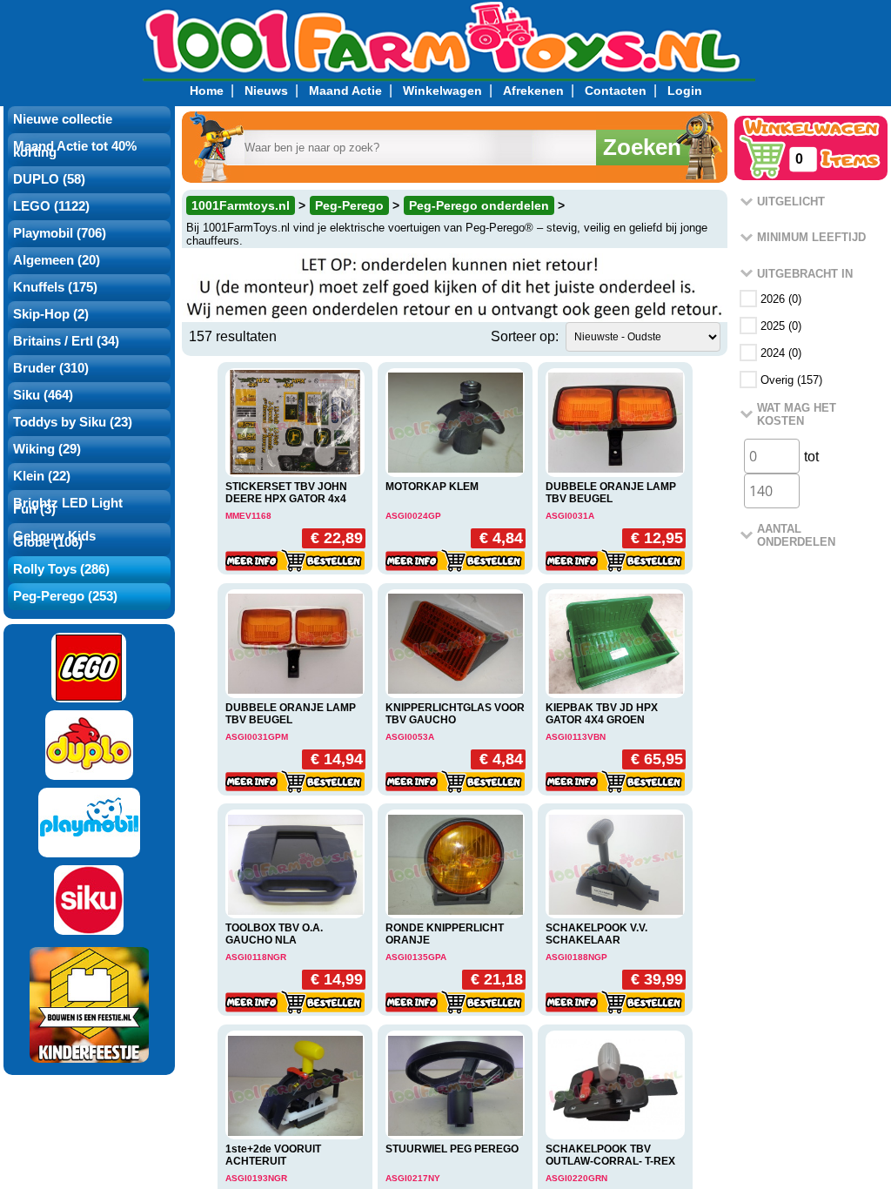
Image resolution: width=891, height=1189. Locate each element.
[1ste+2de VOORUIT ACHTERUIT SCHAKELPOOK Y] (295, 1085)
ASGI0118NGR (255, 957)
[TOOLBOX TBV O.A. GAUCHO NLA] (295, 863)
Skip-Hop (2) (51, 314)
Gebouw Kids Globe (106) (54, 539)
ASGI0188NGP (576, 957)
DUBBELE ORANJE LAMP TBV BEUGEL (611, 492)
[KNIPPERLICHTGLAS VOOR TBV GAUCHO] (455, 643)
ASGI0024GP (413, 516)
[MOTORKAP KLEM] (455, 422)
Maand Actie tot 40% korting (75, 149)
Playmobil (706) (59, 233)
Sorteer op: (525, 336)
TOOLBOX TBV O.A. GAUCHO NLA (274, 934)
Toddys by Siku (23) (72, 422)
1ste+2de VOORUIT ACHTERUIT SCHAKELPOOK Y (273, 1161)
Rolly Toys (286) (61, 569)
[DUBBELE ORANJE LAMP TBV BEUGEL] (615, 422)
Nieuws (266, 90)
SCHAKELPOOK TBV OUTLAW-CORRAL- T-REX (610, 1155)
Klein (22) (41, 476)
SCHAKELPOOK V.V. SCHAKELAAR (596, 934)
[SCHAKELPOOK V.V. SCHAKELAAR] (615, 863)
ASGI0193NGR (256, 1178)
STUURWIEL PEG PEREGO (452, 1149)
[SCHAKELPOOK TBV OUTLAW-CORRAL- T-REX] (615, 1085)
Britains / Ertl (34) (66, 341)
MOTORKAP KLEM (432, 486)
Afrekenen (533, 90)
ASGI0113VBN (576, 737)
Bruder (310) (51, 368)
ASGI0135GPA (415, 957)
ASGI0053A (409, 737)
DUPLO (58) (49, 179)
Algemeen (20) (56, 260)
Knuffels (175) (55, 287)
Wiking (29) (47, 449)
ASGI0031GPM (256, 737)
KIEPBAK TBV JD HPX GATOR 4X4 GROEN (602, 714)
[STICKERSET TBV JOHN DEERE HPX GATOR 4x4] (295, 423)
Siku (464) (43, 395)
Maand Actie (345, 90)
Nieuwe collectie (62, 119)
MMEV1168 (248, 516)
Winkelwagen (442, 90)
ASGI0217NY (412, 1178)
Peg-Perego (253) (65, 596)
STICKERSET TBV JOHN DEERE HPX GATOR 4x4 (286, 492)
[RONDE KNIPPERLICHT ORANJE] (455, 863)
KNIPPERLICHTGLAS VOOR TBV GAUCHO (455, 714)
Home (207, 90)
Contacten (615, 90)
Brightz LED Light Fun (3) (68, 506)
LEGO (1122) (51, 206)
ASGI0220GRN (576, 1178)
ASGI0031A (570, 516)
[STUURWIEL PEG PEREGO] (455, 1085)
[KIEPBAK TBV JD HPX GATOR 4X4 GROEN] (615, 643)
